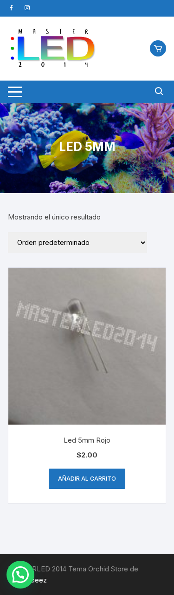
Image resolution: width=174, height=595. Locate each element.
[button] (20, 575)
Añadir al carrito (87, 478)
